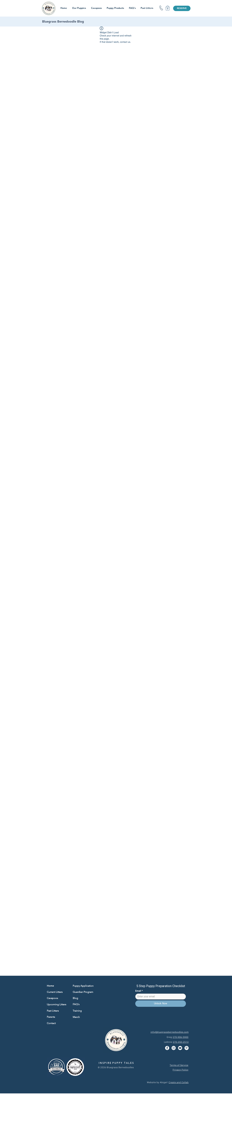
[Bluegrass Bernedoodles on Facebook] (167, 1048)
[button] (168, 8)
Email (139, 991)
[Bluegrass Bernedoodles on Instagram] (174, 1048)
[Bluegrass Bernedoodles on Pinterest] (186, 1048)
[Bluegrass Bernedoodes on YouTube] (180, 1048)
